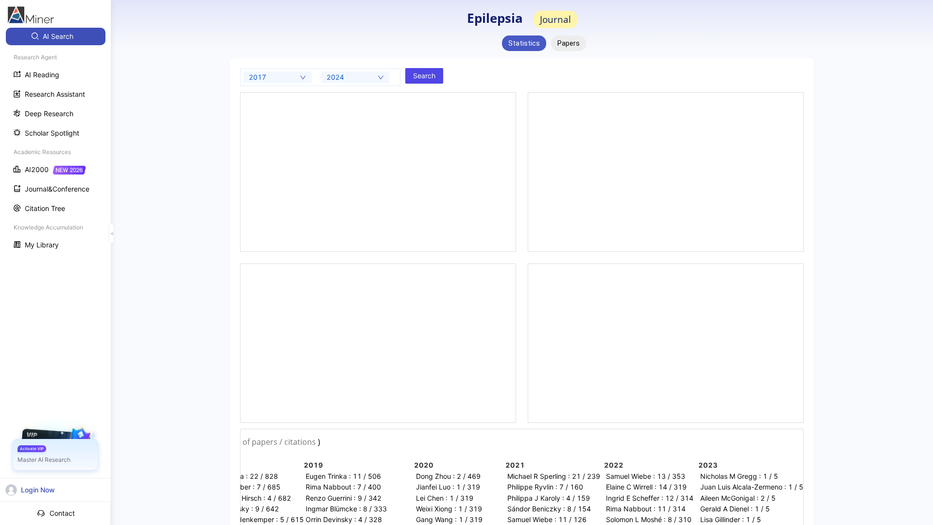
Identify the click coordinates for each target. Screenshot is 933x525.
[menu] (55, 142)
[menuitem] (55, 36)
